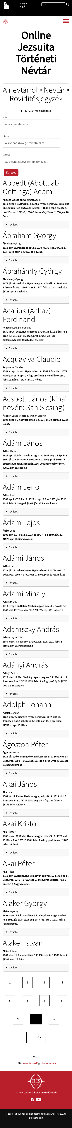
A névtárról (20, 90)
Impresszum (49, 1063)
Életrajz (7, 154)
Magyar (24, 3)
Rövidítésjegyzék (36, 98)
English (23, 6)
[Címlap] (5, 21)
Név (5, 117)
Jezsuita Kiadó (30, 1063)
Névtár (54, 90)
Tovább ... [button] (14, 224)
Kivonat (7, 136)
